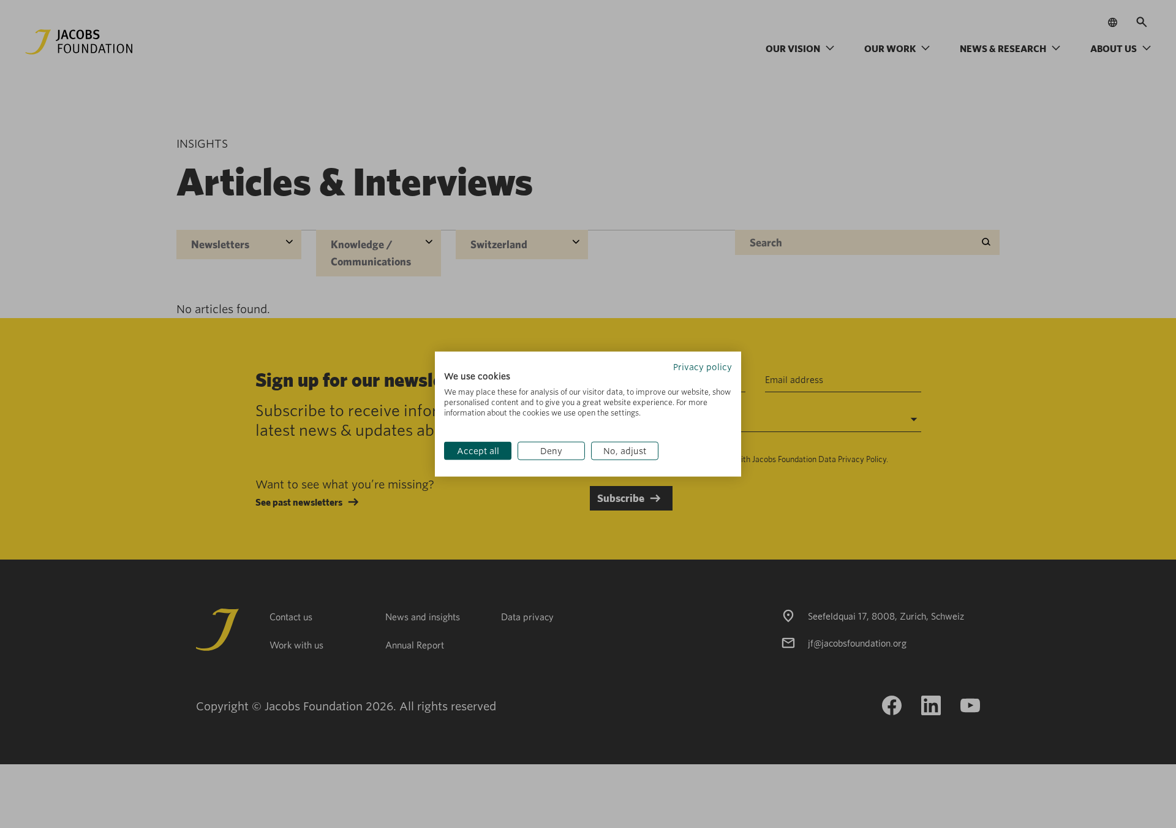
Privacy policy (702, 366)
